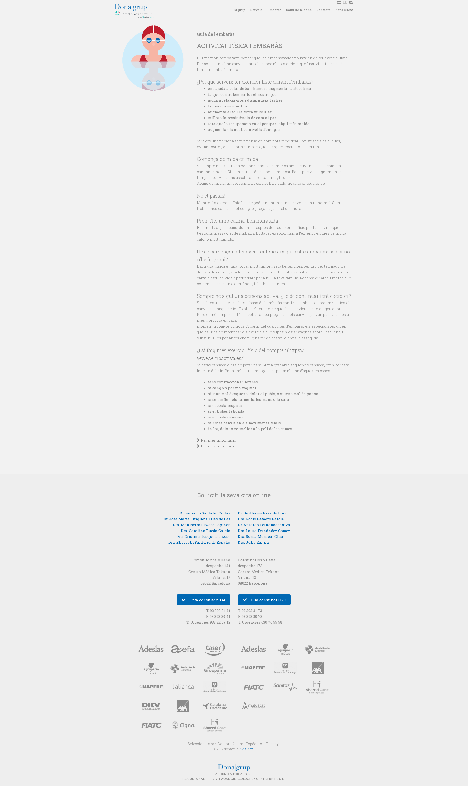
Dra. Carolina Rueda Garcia (205, 530)
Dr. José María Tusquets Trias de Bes (197, 518)
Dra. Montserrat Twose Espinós (201, 524)
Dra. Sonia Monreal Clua (260, 536)
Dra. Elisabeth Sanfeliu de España (199, 542)
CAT (345, 2)
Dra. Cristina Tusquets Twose (203, 536)
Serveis (256, 10)
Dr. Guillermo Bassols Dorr (262, 513)
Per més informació (218, 440)
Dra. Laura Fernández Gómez (264, 530)
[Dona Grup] (140, 5)
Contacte (323, 10)
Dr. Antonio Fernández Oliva (264, 524)
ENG (351, 2)
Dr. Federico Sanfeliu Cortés (205, 513)
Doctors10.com (230, 743)
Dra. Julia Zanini (253, 542)
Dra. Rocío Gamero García (261, 518)
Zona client (344, 10)
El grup (239, 10)
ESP (339, 2)
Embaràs (274, 10)
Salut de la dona (299, 10)
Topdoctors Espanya (263, 743)
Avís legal (246, 749)
